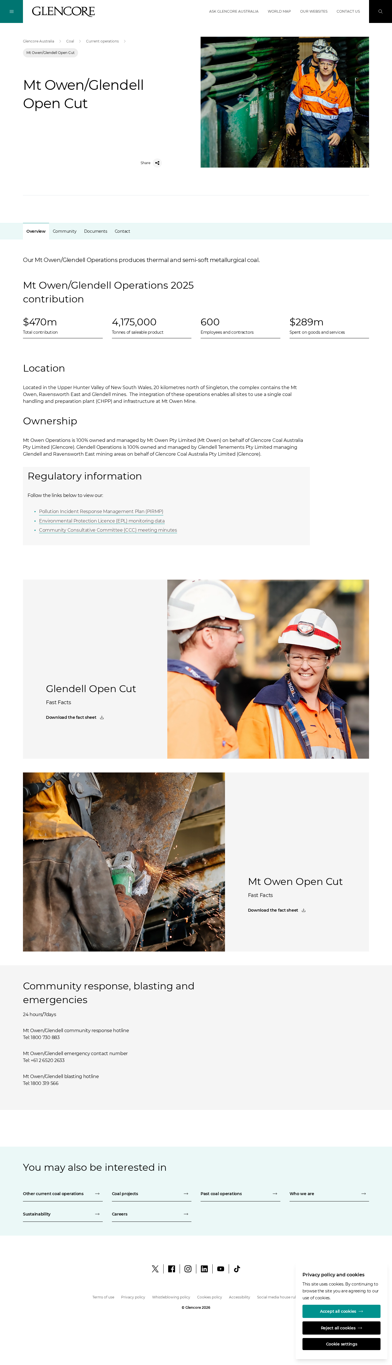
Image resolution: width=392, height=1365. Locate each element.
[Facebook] (171, 1268)
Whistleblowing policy (171, 1297)
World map (279, 11)
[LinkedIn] (204, 1268)
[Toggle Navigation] (11, 11)
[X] (155, 1268)
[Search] (380, 11)
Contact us (348, 11)
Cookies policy (209, 1297)
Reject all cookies (338, 1328)
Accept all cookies (338, 1311)
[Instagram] (188, 1268)
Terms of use (103, 1297)
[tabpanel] (196, 387)
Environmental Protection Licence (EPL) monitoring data (102, 521)
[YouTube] (220, 1268)
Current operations (102, 41)
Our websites (313, 11)
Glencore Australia (38, 41)
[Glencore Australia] (63, 12)
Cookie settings (341, 1344)
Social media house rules (278, 1297)
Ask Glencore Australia (234, 11)
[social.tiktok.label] (237, 1268)
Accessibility (239, 1297)
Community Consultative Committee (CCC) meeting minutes (108, 530)
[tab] (36, 231)
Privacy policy (133, 1297)
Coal (70, 41)
